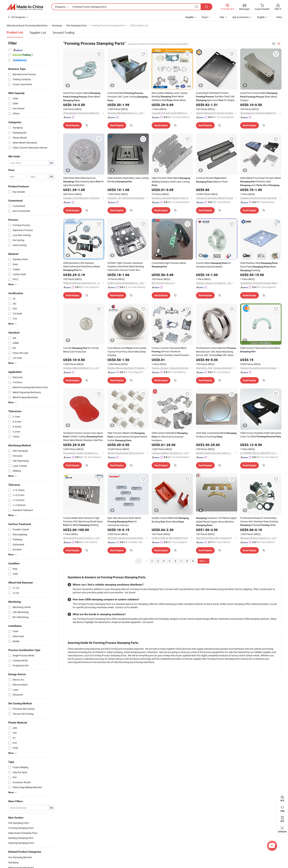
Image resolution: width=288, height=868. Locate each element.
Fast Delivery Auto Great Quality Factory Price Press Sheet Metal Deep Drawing (127, 351)
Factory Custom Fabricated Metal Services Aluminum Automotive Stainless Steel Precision (170, 351)
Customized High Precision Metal (169, 264)
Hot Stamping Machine (20, 857)
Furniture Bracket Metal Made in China (212, 179)
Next (202, 560)
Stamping (13, 862)
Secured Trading (63, 32)
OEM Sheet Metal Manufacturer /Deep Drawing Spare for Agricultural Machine (83, 181)
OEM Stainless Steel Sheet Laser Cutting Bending (128, 179)
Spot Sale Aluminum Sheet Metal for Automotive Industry (124, 521)
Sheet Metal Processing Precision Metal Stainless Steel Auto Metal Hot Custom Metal (260, 181)
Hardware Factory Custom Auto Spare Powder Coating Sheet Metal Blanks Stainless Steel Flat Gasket (83, 436)
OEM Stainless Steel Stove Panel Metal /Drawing (259, 266)
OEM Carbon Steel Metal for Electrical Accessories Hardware (170, 436)
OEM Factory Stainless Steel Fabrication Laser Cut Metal (260, 434)
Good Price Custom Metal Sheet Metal (81, 96)
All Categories (18, 17)
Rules (279, 17)
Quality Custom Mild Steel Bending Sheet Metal (170, 519)
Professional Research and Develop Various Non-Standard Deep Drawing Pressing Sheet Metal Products (259, 521)
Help (222, 17)
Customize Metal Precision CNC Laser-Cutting (128, 96)
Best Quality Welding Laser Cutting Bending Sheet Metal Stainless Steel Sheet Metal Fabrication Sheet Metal (169, 96)
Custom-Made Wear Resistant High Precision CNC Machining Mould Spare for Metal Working (83, 521)
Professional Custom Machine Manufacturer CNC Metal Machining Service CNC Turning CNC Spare (216, 351)
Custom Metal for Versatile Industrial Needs (213, 264)
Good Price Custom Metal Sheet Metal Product (258, 96)
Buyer (205, 17)
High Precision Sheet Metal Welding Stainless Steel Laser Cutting (171, 181)
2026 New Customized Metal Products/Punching (216, 434)
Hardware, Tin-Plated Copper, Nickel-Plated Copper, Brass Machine (216, 521)
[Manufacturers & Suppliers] (25, 6)
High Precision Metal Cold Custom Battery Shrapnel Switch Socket (127, 436)
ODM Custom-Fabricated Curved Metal (260, 349)
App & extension (240, 17)
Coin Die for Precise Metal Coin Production (81, 349)
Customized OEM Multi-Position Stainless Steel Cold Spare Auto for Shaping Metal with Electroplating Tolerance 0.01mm (216, 96)
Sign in (277, 8)
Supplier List (38, 32)
